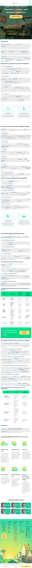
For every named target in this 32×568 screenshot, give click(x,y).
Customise (5, 566)
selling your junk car (26, 346)
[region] (16, 565)
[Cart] (1, 2)
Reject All (16, 566)
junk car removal (3, 51)
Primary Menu (30, 5)
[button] (9, 506)
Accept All (26, 566)
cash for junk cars (4, 250)
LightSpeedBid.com (10, 185)
